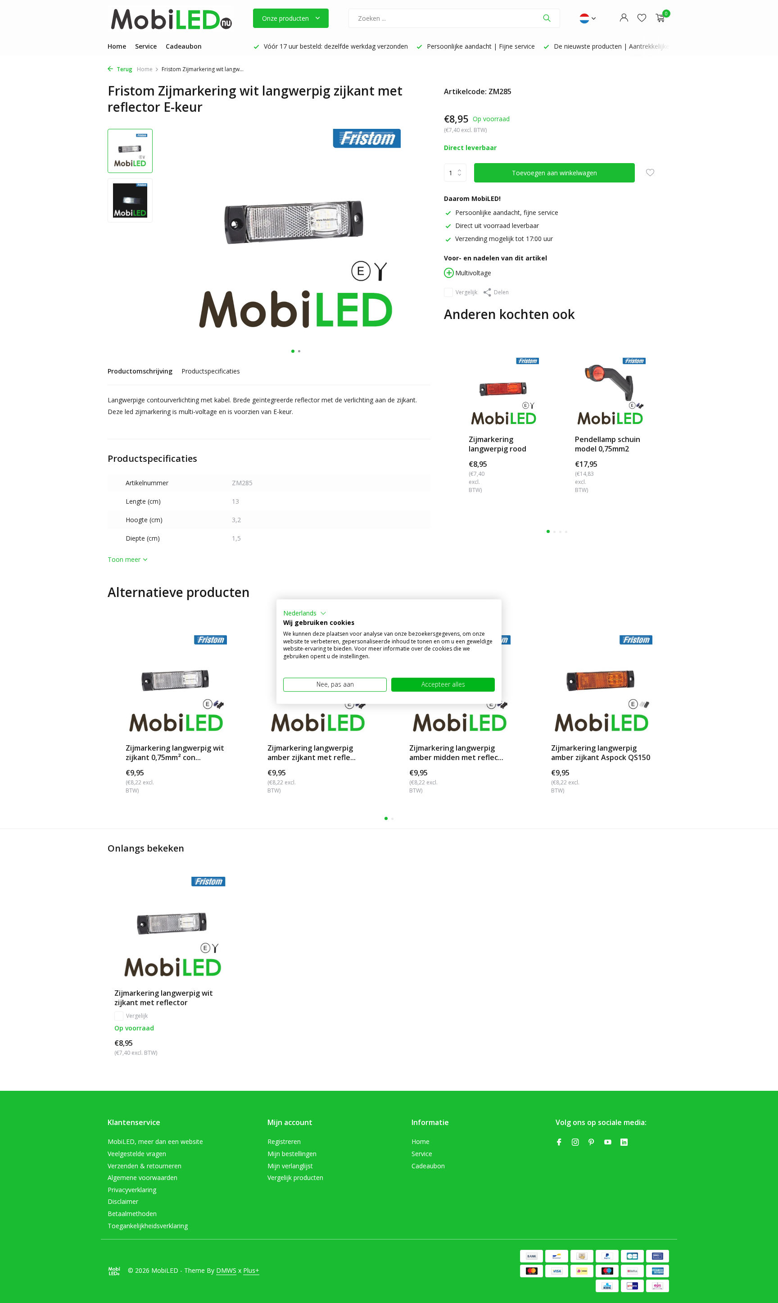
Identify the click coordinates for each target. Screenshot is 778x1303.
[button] (304, 613)
